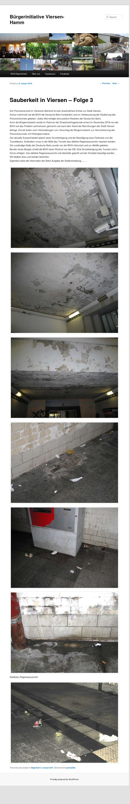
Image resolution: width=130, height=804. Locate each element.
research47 (48, 767)
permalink (70, 767)
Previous (105, 83)
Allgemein (35, 767)
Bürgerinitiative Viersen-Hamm (37, 19)
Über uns (36, 73)
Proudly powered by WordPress (64, 779)
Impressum (50, 73)
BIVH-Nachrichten (19, 73)
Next (116, 83)
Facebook (64, 73)
